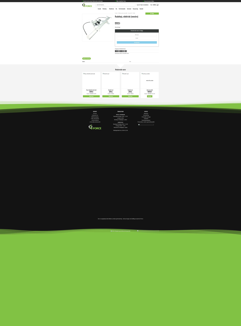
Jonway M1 (130, 13)
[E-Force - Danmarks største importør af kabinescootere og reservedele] (87, 4)
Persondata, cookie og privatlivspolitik (146, 122)
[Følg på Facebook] (83, 231)
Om (116, 9)
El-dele (134, 13)
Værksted (129, 9)
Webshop (105, 9)
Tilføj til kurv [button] (91, 96)
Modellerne (111, 9)
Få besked (137, 42)
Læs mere (149, 96)
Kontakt (141, 9)
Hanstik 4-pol (110, 90)
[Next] (159, 85)
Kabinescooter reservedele (122, 13)
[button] (155, 4)
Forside (99, 9)
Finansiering (135, 9)
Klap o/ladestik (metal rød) (91, 90)
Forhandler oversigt (146, 116)
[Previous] (82, 85)
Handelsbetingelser (146, 120)
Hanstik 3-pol (130, 90)
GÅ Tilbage (152, 13)
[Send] (134, 5)
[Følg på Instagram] (86, 231)
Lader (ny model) (150, 90)
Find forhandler (122, 9)
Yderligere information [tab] (86, 58)
